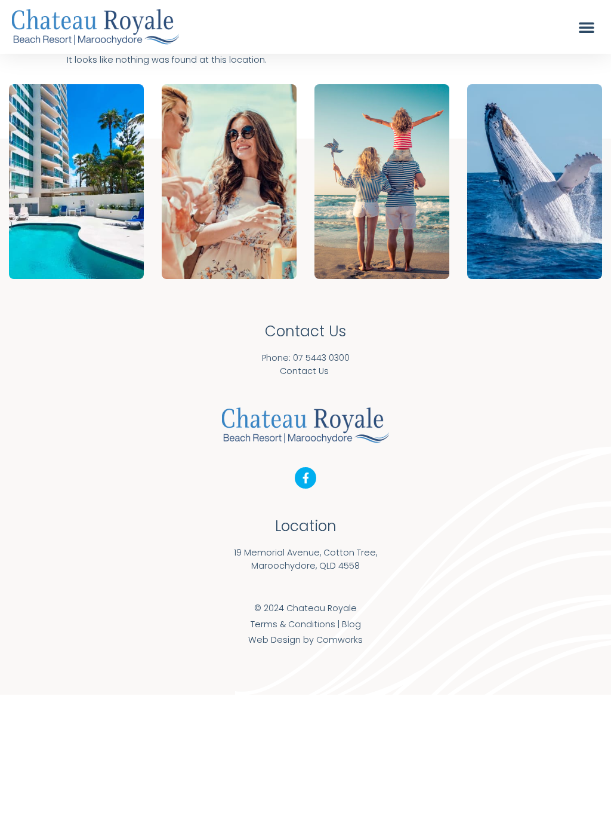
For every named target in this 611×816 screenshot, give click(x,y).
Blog (351, 624)
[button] (586, 26)
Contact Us (304, 371)
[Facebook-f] (305, 478)
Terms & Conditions (293, 624)
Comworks (339, 640)
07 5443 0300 (321, 358)
